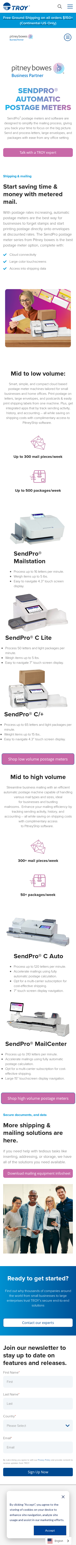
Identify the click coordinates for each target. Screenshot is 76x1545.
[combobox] (58, 1541)
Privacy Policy (44, 1460)
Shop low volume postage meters (38, 759)
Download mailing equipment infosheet (39, 1173)
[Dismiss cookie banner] (63, 1496)
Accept (50, 1530)
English (59, 1541)
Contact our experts (38, 1322)
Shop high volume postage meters (38, 1098)
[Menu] (70, 6)
